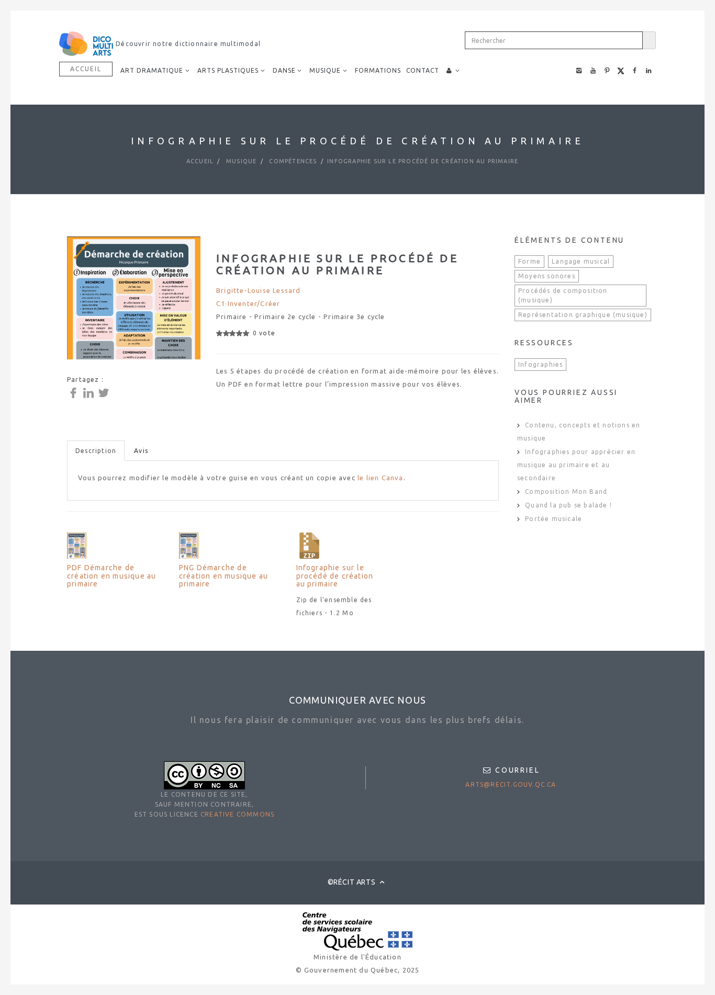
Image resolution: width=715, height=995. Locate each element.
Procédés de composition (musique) (563, 295)
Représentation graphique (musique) (582, 314)
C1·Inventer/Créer (248, 303)
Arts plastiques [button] (228, 70)
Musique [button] (325, 70)
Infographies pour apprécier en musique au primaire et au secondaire (576, 464)
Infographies (540, 364)
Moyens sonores (546, 276)
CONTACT (422, 70)
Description (95, 450)
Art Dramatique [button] (151, 70)
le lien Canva (381, 477)
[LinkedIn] (89, 392)
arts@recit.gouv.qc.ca (510, 784)
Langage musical (581, 261)
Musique (240, 161)
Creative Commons (237, 814)
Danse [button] (284, 70)
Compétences (292, 161)
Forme (529, 261)
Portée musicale (553, 518)
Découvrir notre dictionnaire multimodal (187, 43)
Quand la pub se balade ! (568, 505)
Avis (141, 450)
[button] (453, 71)
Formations (378, 70)
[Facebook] (74, 392)
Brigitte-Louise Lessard (258, 290)
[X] (104, 392)
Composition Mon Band (566, 491)
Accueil (86, 68)
